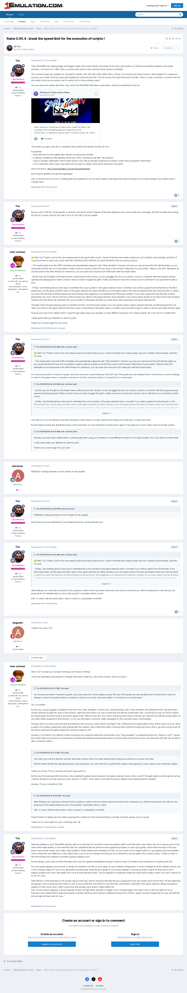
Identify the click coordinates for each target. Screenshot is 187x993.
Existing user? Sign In (157, 6)
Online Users (68, 21)
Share (155, 48)
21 (19, 490)
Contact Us (88, 986)
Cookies (99, 986)
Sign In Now (135, 944)
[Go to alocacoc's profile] (18, 476)
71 (19, 646)
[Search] (180, 14)
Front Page (9, 21)
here (112, 276)
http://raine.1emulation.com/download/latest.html (68, 169)
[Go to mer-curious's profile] (18, 261)
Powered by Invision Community (93, 989)
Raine (31, 49)
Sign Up (177, 5)
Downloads (45, 21)
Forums (21, 21)
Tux (19, 46)
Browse (9, 14)
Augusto (17, 622)
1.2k (19, 87)
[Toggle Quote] (35, 347)
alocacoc (17, 466)
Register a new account (52, 944)
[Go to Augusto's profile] (18, 632)
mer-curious (17, 252)
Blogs (32, 21)
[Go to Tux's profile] (10, 48)
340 (19, 276)
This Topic (169, 14)
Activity (21, 14)
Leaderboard (84, 21)
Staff (56, 21)
